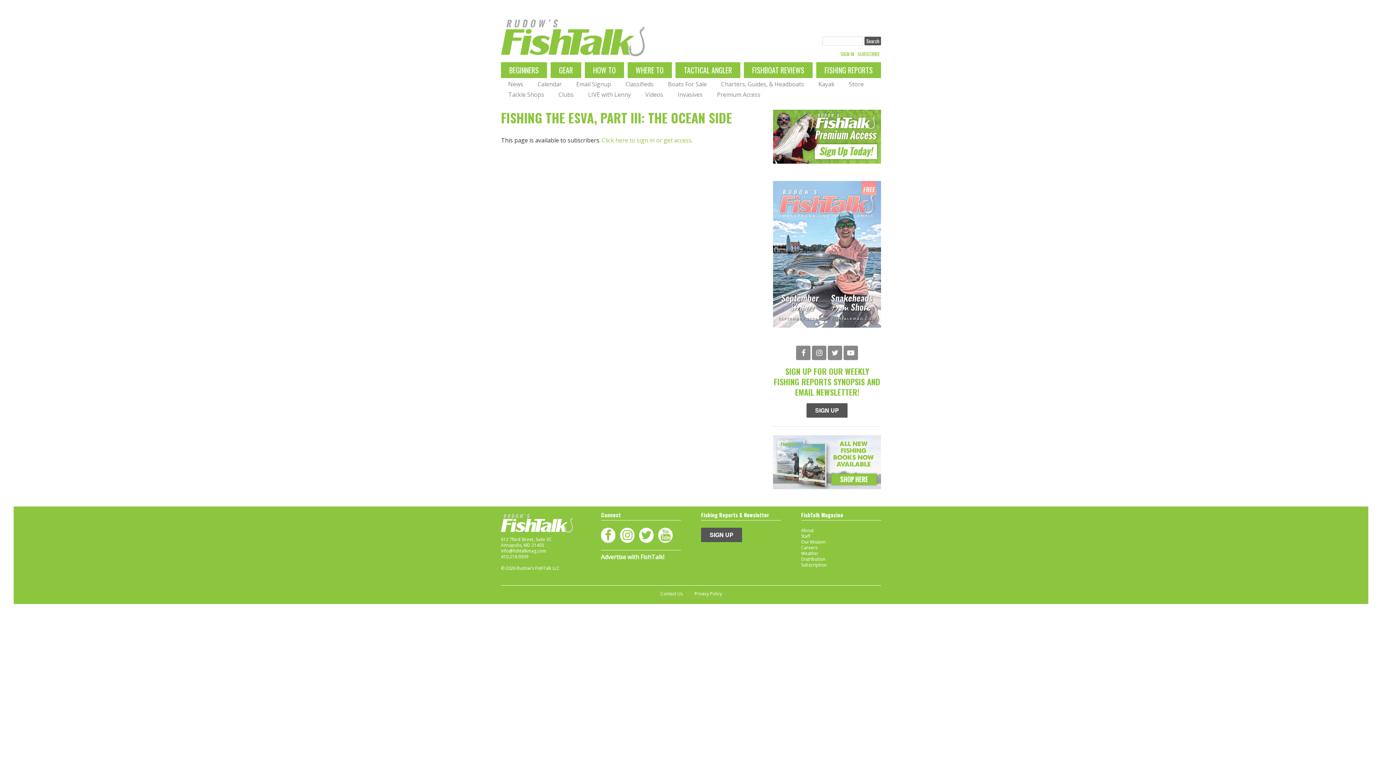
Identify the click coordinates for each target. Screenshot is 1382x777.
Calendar (550, 84)
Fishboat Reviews (778, 70)
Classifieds (639, 84)
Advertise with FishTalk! (632, 557)
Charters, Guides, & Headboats (762, 84)
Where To (650, 70)
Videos (654, 95)
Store (856, 84)
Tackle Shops (526, 95)
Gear (566, 70)
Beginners (524, 70)
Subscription (814, 565)
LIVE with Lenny (609, 95)
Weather (809, 553)
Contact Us (671, 594)
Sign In (847, 53)
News (515, 84)
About (807, 530)
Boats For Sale (687, 84)
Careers (809, 548)
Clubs (566, 95)
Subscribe (869, 53)
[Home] (573, 37)
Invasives (690, 95)
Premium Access (738, 95)
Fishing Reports (849, 70)
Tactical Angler (708, 70)
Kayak (826, 84)
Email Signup (593, 84)
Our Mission (813, 542)
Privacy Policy (708, 594)
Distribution (813, 559)
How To (604, 70)
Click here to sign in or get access (646, 140)
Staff (805, 536)
